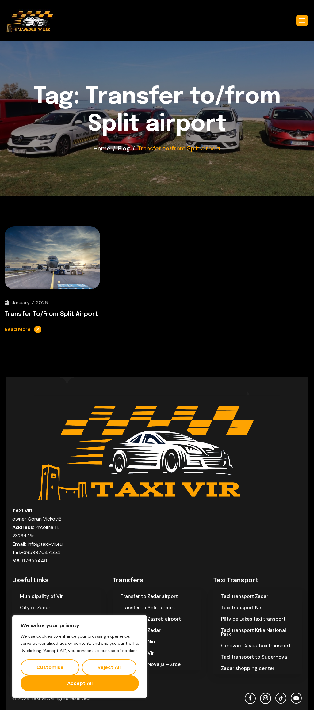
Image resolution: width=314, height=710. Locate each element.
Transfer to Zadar (141, 630)
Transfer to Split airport (148, 607)
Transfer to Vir (137, 653)
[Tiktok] (280, 698)
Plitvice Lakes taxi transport (253, 619)
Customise (49, 667)
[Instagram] (265, 698)
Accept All (80, 683)
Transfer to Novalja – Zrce (151, 664)
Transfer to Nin (138, 641)
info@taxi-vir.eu (45, 544)
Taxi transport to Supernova (254, 657)
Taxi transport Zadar (244, 596)
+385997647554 (40, 552)
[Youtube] (296, 698)
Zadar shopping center (247, 668)
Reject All (109, 667)
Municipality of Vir (41, 596)
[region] (79, 656)
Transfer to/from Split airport (51, 314)
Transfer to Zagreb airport (151, 619)
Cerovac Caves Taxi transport (256, 645)
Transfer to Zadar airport (149, 596)
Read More (18, 329)
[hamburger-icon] (302, 20)
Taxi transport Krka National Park (253, 632)
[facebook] (250, 698)
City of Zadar (35, 607)
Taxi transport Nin (242, 607)
